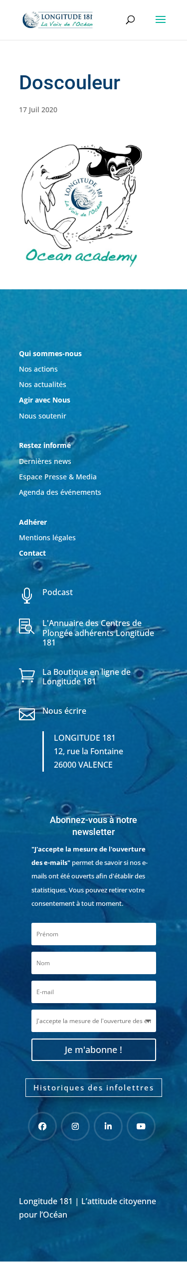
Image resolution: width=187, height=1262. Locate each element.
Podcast (57, 592)
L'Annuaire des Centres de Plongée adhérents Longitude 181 (98, 632)
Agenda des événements (60, 492)
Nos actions (38, 369)
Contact (32, 553)
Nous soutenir (42, 416)
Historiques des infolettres (93, 1087)
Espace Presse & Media (58, 476)
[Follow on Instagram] (75, 1126)
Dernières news (45, 461)
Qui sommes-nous (50, 353)
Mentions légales (47, 537)
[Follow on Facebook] (42, 1126)
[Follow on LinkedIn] (108, 1126)
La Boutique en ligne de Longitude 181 (86, 676)
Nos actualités (42, 384)
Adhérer (34, 522)
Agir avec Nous (44, 400)
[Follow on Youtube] (141, 1126)
